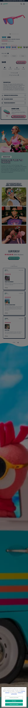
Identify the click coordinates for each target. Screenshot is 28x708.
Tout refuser (14, 700)
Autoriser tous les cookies (14, 704)
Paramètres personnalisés (14, 697)
